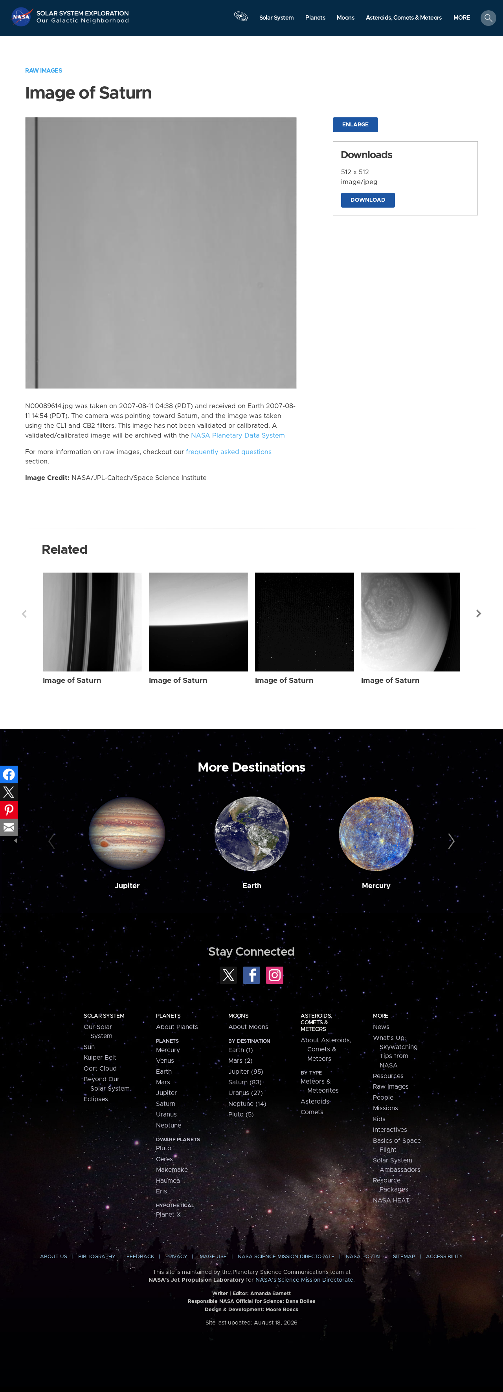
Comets (312, 1112)
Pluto (163, 1148)
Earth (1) (240, 1050)
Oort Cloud (100, 1068)
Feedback (140, 1256)
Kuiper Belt (100, 1057)
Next (479, 614)
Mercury (376, 886)
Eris (161, 1191)
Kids (379, 1119)
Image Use (212, 1256)
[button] (462, 18)
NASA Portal (364, 1256)
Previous (24, 614)
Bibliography (97, 1256)
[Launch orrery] (241, 20)
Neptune (168, 1125)
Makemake (172, 1170)
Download (368, 200)
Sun (89, 1047)
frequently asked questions (229, 452)
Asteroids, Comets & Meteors (316, 1022)
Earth (251, 886)
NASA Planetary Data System (238, 435)
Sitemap (404, 1256)
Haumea (168, 1181)
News (381, 1027)
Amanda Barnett (270, 1293)
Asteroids (315, 1101)
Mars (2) (240, 1061)
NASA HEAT (391, 1200)
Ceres (164, 1159)
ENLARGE (355, 125)
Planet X (168, 1214)
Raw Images (43, 71)
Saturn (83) (245, 1082)
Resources (388, 1076)
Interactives (390, 1130)
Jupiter (127, 886)
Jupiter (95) (245, 1072)
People (383, 1098)
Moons (238, 1016)
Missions (385, 1108)
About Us (53, 1256)
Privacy (176, 1256)
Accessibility (444, 1256)
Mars (163, 1082)
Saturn (165, 1104)
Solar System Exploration (83, 11)
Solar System (104, 1016)
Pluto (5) (241, 1114)
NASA (23, 16)
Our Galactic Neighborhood (83, 22)
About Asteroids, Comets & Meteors (326, 1049)
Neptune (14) (247, 1104)
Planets (168, 1016)
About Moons (248, 1027)
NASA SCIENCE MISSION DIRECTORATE (286, 1256)
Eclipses (96, 1099)
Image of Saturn (72, 680)
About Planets (177, 1027)
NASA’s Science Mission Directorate (304, 1280)
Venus (165, 1061)
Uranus (166, 1114)
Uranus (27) (245, 1093)
